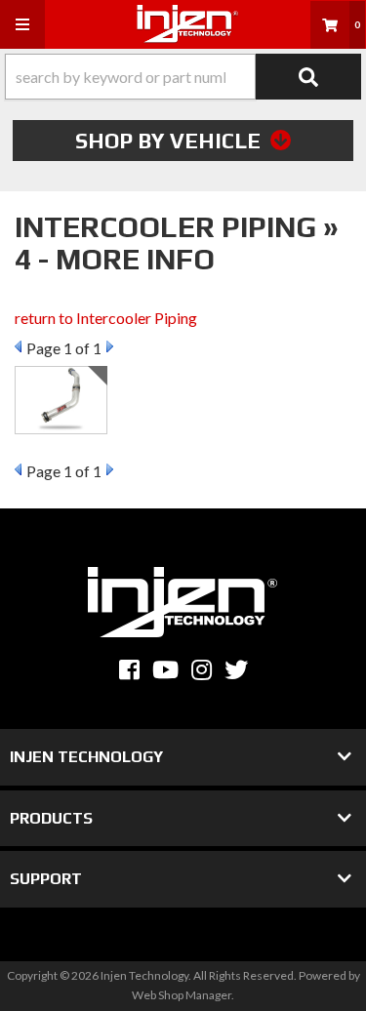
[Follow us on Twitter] (236, 670)
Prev (18, 346)
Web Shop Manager (181, 995)
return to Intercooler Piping (106, 317)
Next (109, 346)
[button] (183, 77)
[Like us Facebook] (129, 670)
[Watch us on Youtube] (165, 670)
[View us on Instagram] (201, 670)
